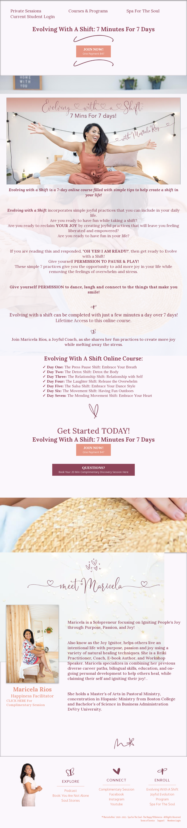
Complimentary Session (116, 789)
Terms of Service (148, 821)
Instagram (116, 799)
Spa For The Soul (143, 11)
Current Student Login (32, 16)
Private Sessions (25, 11)
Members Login (174, 821)
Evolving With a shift (162, 789)
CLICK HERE (16, 701)
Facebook (116, 794)
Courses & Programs (88, 11)
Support (161, 821)
